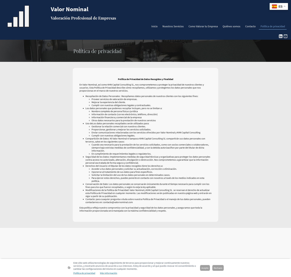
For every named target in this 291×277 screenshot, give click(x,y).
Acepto (205, 267)
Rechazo (218, 267)
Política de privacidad (84, 273)
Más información (108, 273)
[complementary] (279, 6)
